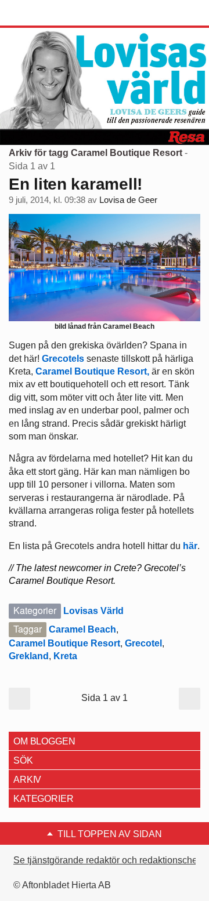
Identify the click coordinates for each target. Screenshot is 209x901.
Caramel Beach (82, 629)
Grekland (29, 656)
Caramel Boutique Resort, (92, 371)
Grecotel (143, 643)
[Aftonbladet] (52, 13)
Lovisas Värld (93, 611)
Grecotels (63, 359)
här (190, 546)
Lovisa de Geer (128, 200)
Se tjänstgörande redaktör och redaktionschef (106, 860)
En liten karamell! (75, 184)
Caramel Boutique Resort (64, 643)
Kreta (65, 656)
